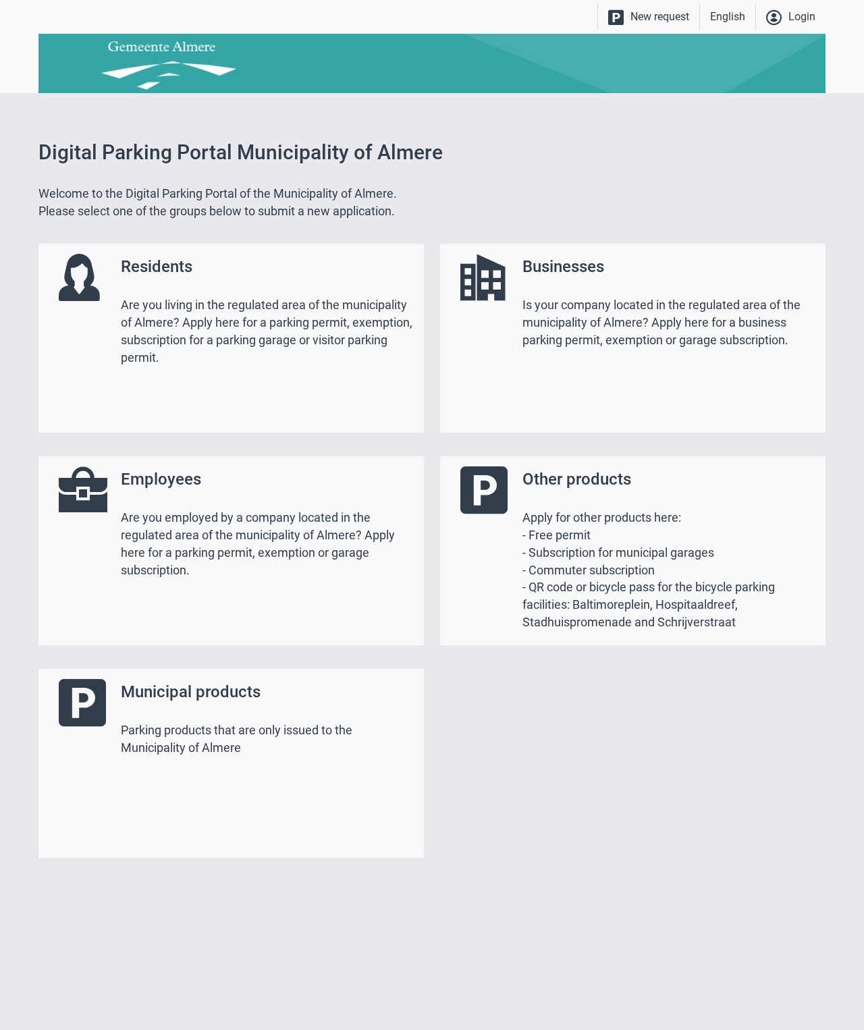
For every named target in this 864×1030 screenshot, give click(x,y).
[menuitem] (648, 17)
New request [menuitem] (659, 16)
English (727, 16)
